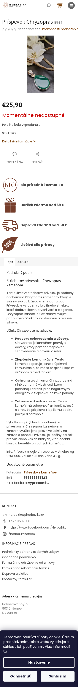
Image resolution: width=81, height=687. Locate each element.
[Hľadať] (48, 5)
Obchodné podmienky (19, 557)
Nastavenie (39, 662)
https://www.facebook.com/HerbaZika (38, 527)
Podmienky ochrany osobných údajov (30, 552)
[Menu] (71, 5)
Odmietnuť (20, 676)
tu (5, 651)
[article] (40, 362)
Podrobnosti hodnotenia (60, 29)
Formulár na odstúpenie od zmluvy (28, 562)
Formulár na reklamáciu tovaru (25, 568)
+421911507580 (19, 521)
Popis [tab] (10, 262)
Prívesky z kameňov (40, 472)
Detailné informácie (17, 141)
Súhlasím (57, 676)
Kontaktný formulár (17, 579)
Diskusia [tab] (23, 262)
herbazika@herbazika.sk (26, 514)
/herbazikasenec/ (22, 534)
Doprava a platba (15, 573)
